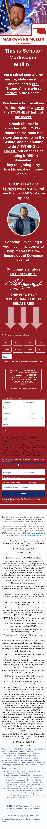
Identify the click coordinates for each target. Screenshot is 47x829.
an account (25, 483)
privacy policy (7, 501)
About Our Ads (35, 815)
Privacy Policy (19, 535)
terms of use (32, 499)
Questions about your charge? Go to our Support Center (21, 820)
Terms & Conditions (34, 535)
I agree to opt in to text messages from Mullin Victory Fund (24, 431)
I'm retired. (24, 465)
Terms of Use (11, 815)
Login (28, 335)
